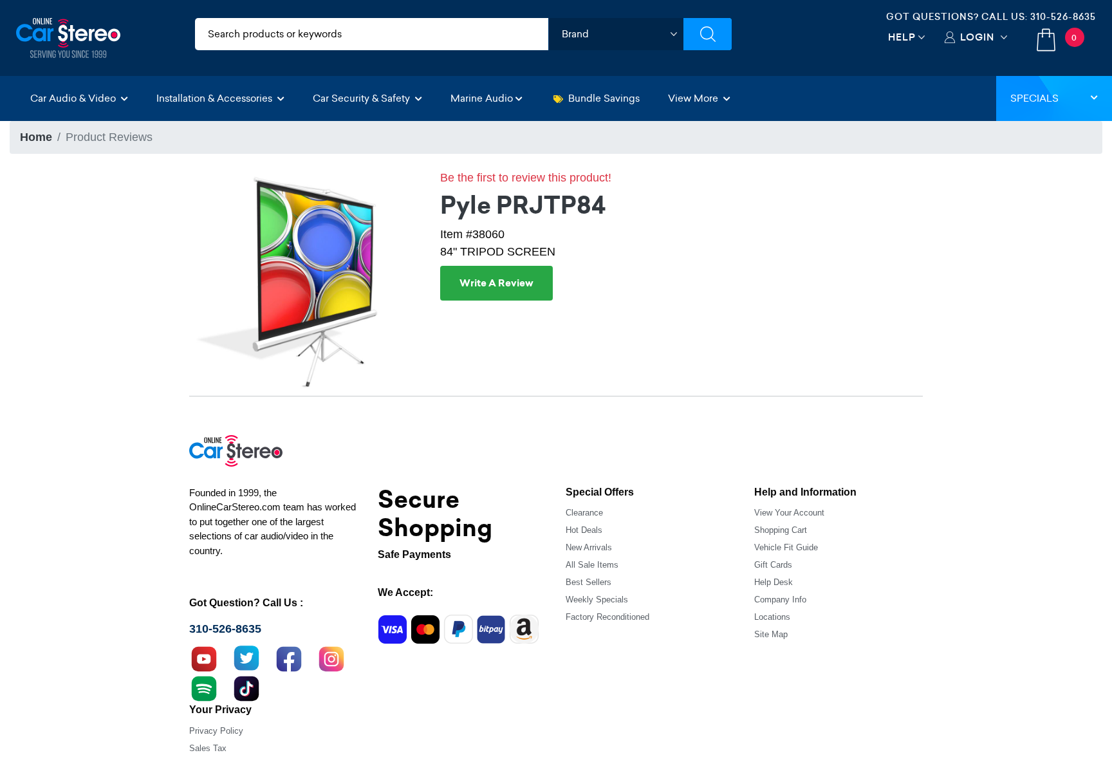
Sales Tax (208, 748)
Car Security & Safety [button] (362, 98)
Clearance (584, 512)
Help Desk (773, 582)
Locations (772, 617)
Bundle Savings (604, 98)
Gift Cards (773, 565)
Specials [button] (1034, 98)
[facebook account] (289, 658)
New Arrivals (589, 547)
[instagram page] (331, 658)
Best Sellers (588, 582)
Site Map (771, 634)
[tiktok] (246, 687)
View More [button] (694, 98)
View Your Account (789, 512)
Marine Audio (481, 98)
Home (36, 137)
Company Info (780, 599)
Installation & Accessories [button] (215, 98)
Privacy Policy (216, 731)
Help (902, 37)
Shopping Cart (780, 530)
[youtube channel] (204, 658)
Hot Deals (584, 530)
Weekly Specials (597, 599)
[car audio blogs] (204, 687)
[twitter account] (246, 658)
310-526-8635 (1063, 16)
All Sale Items (592, 565)
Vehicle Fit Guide (786, 547)
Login (977, 37)
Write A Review (496, 283)
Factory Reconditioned (607, 617)
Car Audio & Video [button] (74, 98)
